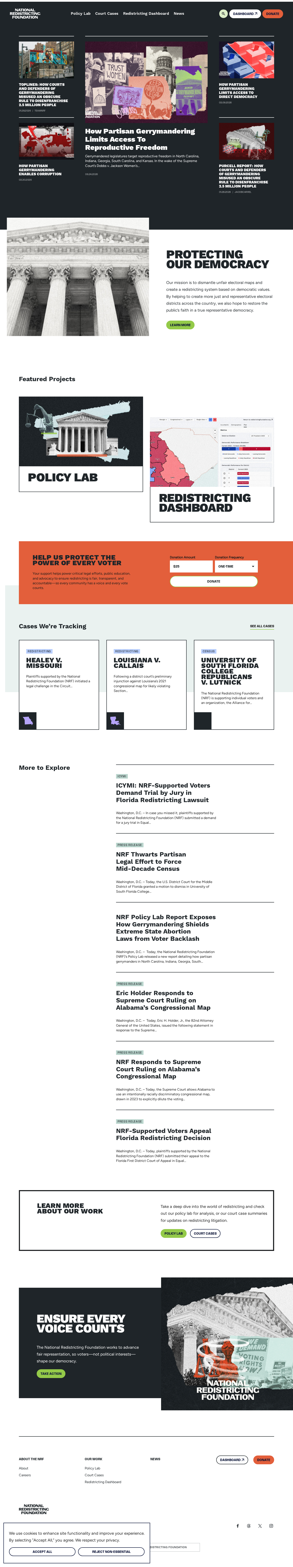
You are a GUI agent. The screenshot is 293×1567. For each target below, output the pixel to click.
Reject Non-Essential (111, 1552)
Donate (213, 581)
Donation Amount (182, 557)
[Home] (34, 1509)
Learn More (180, 325)
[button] (222, 14)
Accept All (42, 1552)
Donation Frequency (229, 557)
